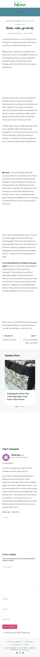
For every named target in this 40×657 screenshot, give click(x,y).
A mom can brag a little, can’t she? (30, 339)
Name (6, 599)
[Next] (33, 382)
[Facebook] (17, 653)
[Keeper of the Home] (20, 4)
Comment (7, 567)
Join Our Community (15, 641)
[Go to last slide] (7, 382)
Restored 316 (24, 649)
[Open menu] (22, 11)
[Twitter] (20, 653)
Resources (29, 641)
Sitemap (25, 644)
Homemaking (20, 24)
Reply (6, 517)
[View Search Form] (17, 12)
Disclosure (15, 644)
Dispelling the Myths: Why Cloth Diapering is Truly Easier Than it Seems (18, 396)
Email (6, 609)
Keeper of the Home (16, 33)
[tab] (16, 406)
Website (6, 619)
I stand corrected (9, 338)
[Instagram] (23, 653)
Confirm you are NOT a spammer (17, 633)
